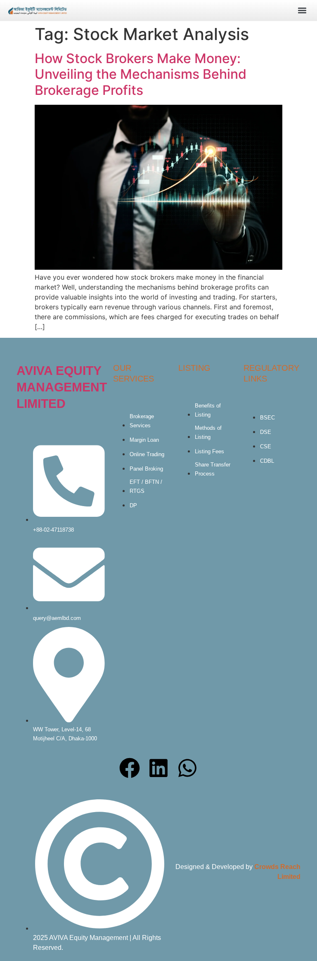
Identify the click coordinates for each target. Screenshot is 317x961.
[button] (302, 10)
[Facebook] (129, 768)
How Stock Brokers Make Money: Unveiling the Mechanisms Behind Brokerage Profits (140, 74)
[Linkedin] (158, 768)
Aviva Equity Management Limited (62, 387)
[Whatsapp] (187, 768)
